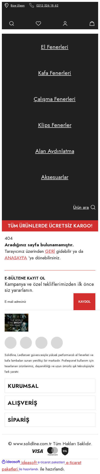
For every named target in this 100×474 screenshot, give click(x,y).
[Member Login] (65, 23)
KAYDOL (84, 301)
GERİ (50, 251)
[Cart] (91, 23)
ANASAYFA (16, 257)
